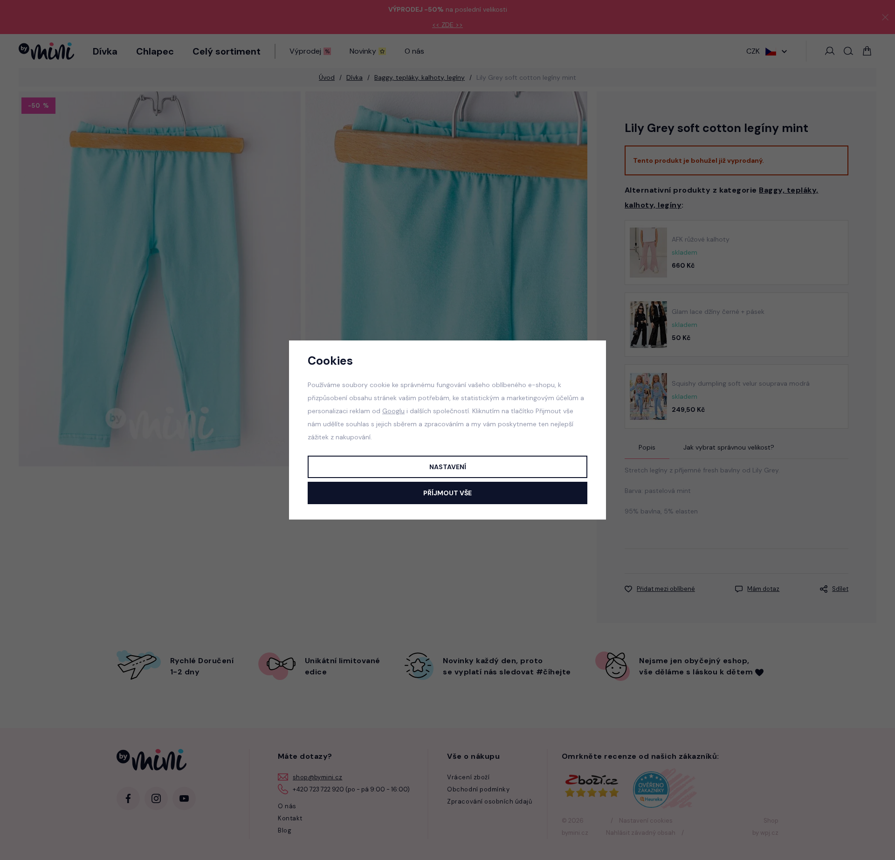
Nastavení (447, 467)
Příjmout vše (447, 493)
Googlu (393, 411)
